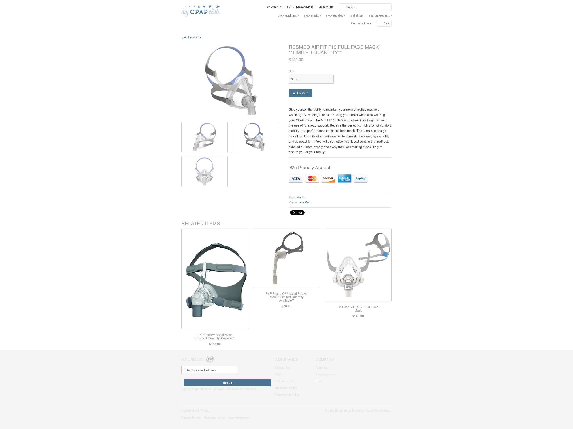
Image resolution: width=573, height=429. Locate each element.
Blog (318, 381)
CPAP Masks (312, 15)
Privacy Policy (190, 417)
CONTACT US (274, 7)
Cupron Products (380, 15)
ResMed (304, 202)
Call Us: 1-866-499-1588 (300, 7)
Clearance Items (361, 23)
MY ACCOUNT (326, 7)
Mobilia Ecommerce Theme (343, 410)
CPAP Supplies (335, 15)
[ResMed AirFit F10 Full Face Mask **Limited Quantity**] (232, 81)
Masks (301, 197)
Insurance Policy (286, 388)
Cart (386, 23)
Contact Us (282, 367)
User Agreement (238, 417)
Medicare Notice (214, 417)
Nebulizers (356, 15)
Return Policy (284, 381)
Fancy (324, 212)
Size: (292, 71)
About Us (322, 367)
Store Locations (326, 374)
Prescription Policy (287, 394)
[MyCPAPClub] (214, 11)
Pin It (311, 212)
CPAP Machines (288, 15)
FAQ (278, 374)
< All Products (191, 37)
